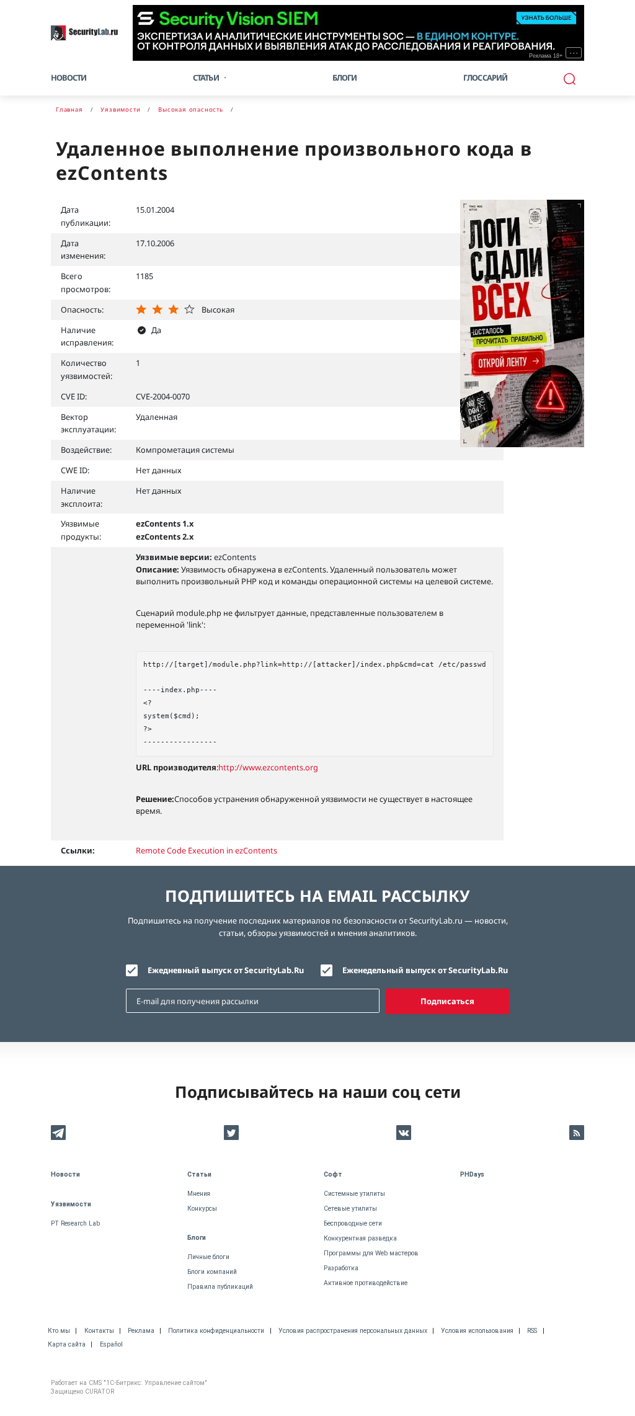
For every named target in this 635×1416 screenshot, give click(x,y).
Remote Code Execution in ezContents (206, 850)
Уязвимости (71, 1204)
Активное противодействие (365, 1283)
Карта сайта (67, 1344)
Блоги (344, 77)
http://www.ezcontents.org (268, 767)
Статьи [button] (206, 77)
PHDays (472, 1174)
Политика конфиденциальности (216, 1331)
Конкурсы (202, 1208)
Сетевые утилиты (350, 1208)
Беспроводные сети (353, 1223)
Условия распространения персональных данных (352, 1331)
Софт (333, 1174)
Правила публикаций (220, 1287)
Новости (68, 77)
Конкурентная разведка (360, 1238)
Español (111, 1344)
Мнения (198, 1194)
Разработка (341, 1268)
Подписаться (447, 1001)
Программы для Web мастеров (371, 1253)
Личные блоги (208, 1257)
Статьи (199, 1174)
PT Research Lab (75, 1223)
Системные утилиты (354, 1194)
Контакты (99, 1331)
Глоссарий (485, 77)
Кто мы (59, 1331)
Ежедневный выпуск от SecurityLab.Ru (226, 970)
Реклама (141, 1331)
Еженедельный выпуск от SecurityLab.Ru (425, 970)
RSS (532, 1331)
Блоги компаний (212, 1272)
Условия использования (477, 1331)
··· (574, 53)
